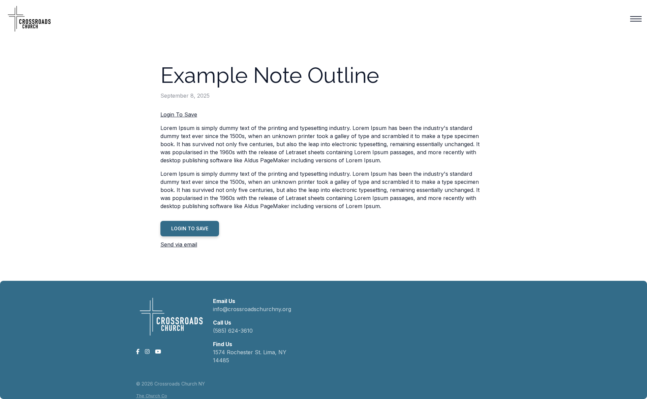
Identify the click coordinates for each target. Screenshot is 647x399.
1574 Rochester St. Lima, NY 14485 (249, 356)
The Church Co (151, 395)
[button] (636, 19)
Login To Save (178, 114)
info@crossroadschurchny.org (252, 309)
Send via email (178, 244)
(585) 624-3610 (233, 330)
